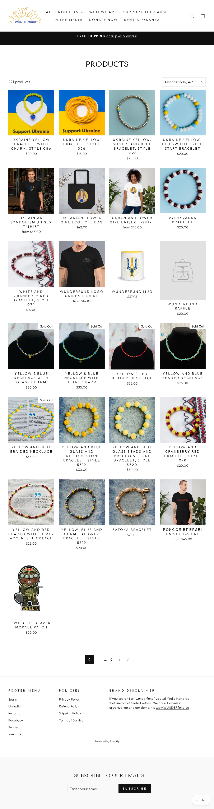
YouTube (14, 734)
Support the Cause (145, 12)
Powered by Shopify (106, 741)
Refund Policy (69, 706)
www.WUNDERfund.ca (172, 708)
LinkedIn (14, 706)
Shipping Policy (70, 713)
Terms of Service (71, 720)
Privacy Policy (69, 699)
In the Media (68, 20)
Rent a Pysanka (142, 20)
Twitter (13, 727)
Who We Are (103, 12)
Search (13, 699)
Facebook (15, 720)
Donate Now (103, 20)
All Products (63, 12)
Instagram (15, 713)
